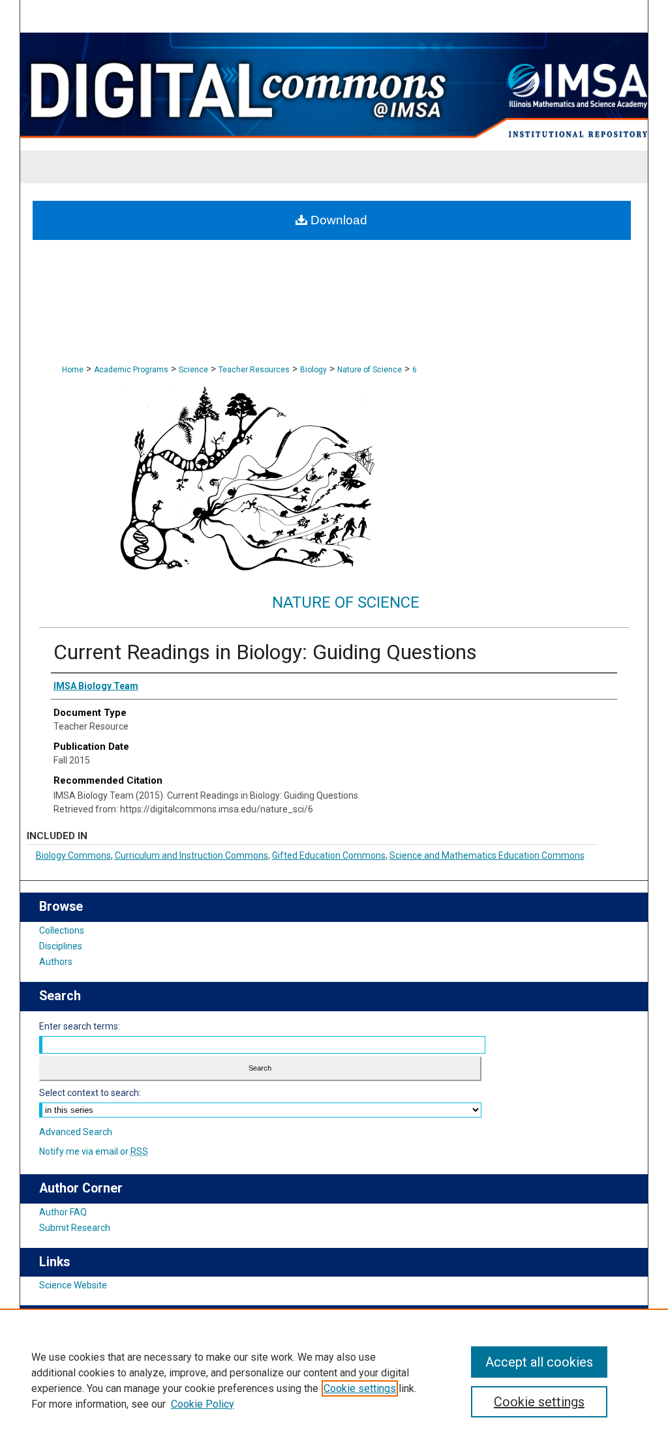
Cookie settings (360, 1388)
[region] (334, 1380)
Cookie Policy (202, 1404)
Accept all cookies (539, 1362)
